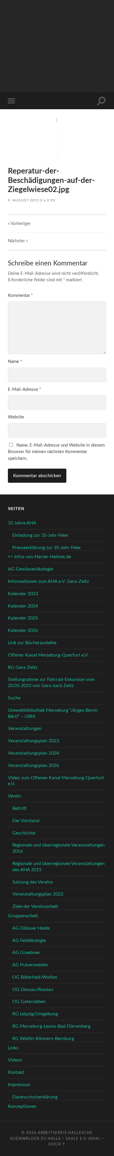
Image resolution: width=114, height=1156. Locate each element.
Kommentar (20, 295)
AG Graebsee (25, 952)
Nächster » (18, 241)
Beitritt (19, 808)
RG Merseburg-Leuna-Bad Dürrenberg (51, 1026)
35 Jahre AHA (22, 523)
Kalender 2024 (23, 606)
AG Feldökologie (29, 940)
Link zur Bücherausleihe (32, 642)
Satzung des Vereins (32, 882)
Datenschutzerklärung (35, 1097)
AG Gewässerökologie (30, 569)
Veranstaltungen (25, 728)
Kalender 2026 (23, 630)
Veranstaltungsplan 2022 (37, 894)
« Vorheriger (19, 223)
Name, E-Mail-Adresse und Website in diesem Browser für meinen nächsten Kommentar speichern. (56, 452)
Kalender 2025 (23, 618)
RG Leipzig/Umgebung (35, 1014)
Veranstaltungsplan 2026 (33, 765)
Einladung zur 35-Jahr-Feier (40, 535)
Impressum (19, 1084)
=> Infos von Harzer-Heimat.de (39, 556)
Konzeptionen (22, 1106)
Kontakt (16, 1072)
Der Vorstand (25, 820)
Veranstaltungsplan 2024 (33, 753)
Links (13, 1048)
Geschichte (23, 833)
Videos (15, 1060)
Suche (14, 698)
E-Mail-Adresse (24, 389)
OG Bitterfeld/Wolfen (34, 977)
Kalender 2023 (23, 593)
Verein (14, 796)
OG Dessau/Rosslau (32, 989)
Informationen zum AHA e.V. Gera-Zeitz (48, 581)
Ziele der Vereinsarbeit (35, 906)
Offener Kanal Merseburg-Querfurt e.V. (48, 655)
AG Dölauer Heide (31, 928)
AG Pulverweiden (30, 965)
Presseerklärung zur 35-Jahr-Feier (46, 547)
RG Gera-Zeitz (22, 667)
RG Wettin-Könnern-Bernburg (43, 1038)
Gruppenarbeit (23, 915)
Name (15, 361)
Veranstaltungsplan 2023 (33, 740)
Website (16, 417)
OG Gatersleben (29, 1001)
